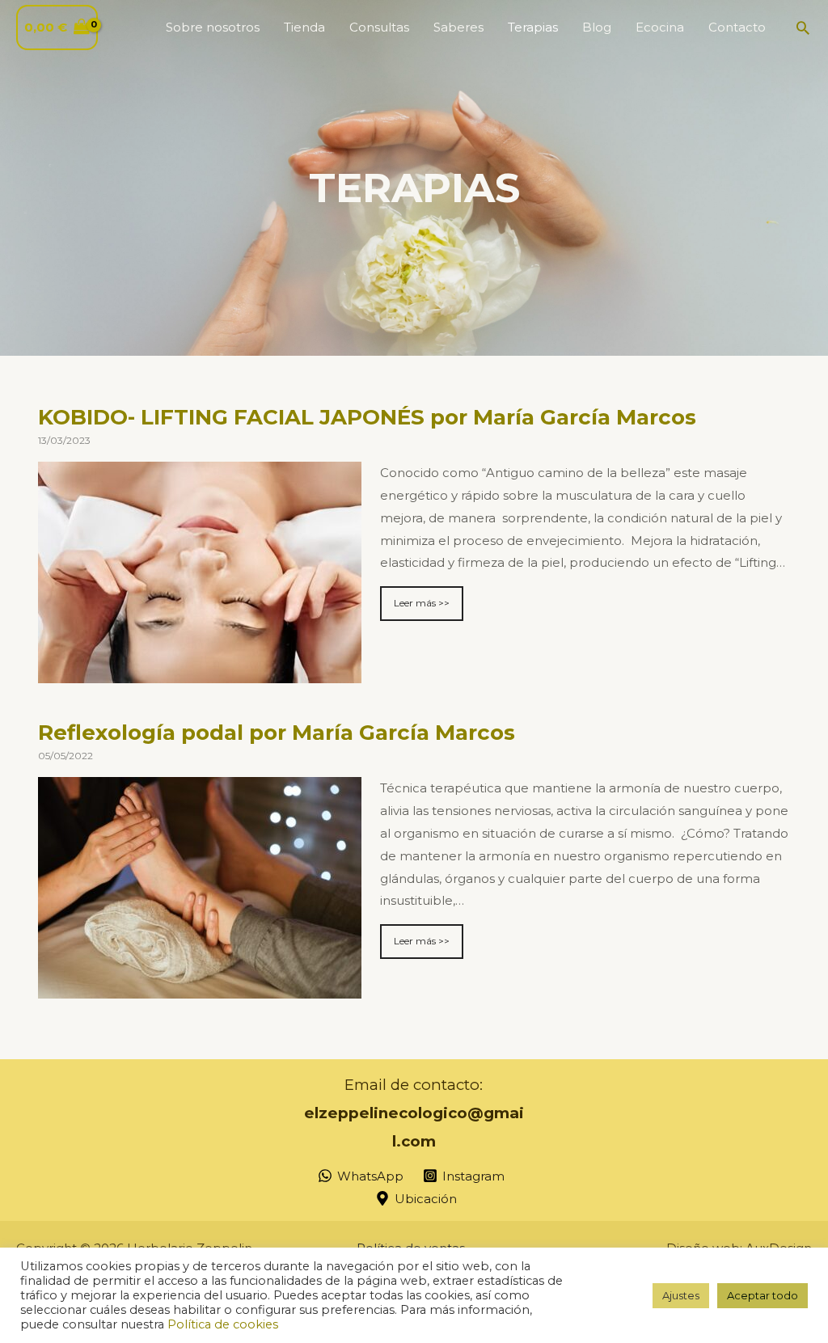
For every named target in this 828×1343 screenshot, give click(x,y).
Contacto (737, 27)
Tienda (304, 27)
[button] (803, 27)
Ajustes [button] (680, 1295)
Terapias (533, 27)
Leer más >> (422, 603)
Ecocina (660, 27)
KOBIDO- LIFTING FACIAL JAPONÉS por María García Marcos (367, 417)
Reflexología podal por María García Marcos (276, 732)
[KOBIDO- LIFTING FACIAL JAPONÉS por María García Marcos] (199, 671)
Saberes (458, 27)
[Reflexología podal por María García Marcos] (199, 987)
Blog (596, 27)
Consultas (379, 27)
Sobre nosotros (213, 27)
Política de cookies (222, 1324)
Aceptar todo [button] (762, 1295)
